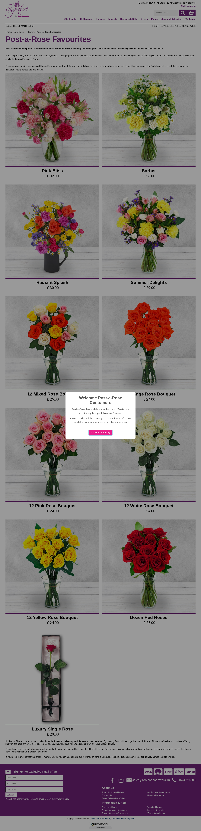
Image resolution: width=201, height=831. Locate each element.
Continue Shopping (100, 432)
